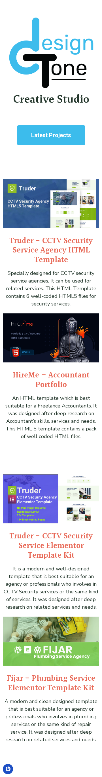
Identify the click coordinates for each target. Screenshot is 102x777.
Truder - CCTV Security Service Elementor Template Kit (51, 546)
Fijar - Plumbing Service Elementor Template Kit (51, 683)
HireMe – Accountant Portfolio (51, 380)
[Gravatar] (8, 769)
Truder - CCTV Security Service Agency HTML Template (51, 250)
